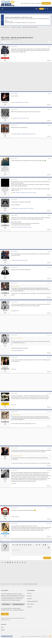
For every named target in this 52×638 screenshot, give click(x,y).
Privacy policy (37, 636)
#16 (50, 411)
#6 (50, 179)
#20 (50, 523)
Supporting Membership (32, 601)
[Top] (48, 636)
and (18, 350)
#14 (50, 357)
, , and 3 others (20, 102)
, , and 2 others (24, 192)
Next (8, 42)
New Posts (29, 595)
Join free (7, 21)
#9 (50, 251)
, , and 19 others (24, 133)
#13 (50, 335)
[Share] (48, 46)
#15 (50, 393)
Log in (11, 21)
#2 (50, 93)
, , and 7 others (21, 118)
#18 (50, 470)
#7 (50, 199)
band (17, 39)
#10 (50, 267)
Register (3, 629)
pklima (3, 39)
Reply (49, 60)
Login (2, 627)
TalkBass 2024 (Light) (7, 636)
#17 (50, 448)
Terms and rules (29, 636)
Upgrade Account (46, 3)
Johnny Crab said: (16, 338)
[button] (2, 9)
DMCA (45, 636)
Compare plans (32, 22)
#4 (50, 125)
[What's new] (45, 9)
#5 (50, 158)
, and (20, 260)
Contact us (29, 606)
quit (20, 39)
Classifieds (29, 598)
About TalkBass (30, 604)
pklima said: (15, 286)
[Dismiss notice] (49, 16)
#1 (50, 46)
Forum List (29, 593)
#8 (50, 215)
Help (42, 636)
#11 (50, 283)
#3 (50, 109)
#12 (50, 302)
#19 (50, 508)
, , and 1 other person (23, 208)
